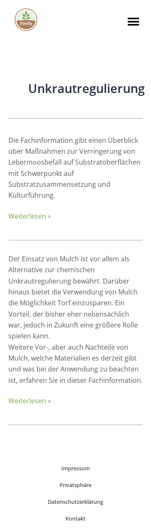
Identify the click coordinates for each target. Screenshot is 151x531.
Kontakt (75, 518)
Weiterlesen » (29, 216)
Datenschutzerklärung (75, 501)
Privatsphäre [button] (75, 485)
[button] (133, 21)
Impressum (75, 468)
